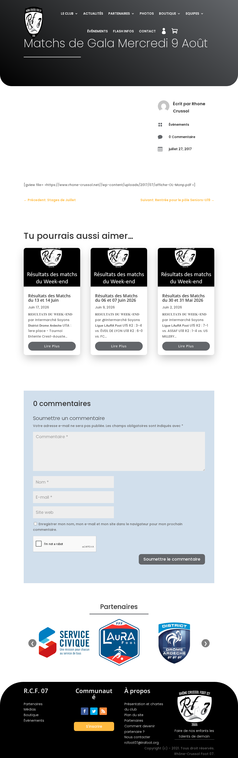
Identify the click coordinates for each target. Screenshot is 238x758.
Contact (147, 31)
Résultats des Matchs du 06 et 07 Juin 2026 (116, 298)
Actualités (93, 13)
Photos (147, 13)
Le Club (67, 13)
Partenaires (119, 13)
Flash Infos (123, 31)
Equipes (192, 13)
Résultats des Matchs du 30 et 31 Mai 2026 (183, 298)
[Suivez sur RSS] (103, 711)
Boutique (167, 13)
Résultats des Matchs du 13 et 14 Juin (49, 298)
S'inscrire (94, 726)
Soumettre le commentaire (171, 559)
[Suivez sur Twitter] (94, 711)
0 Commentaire (182, 137)
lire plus (52, 346)
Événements (97, 31)
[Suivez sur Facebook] (84, 711)
